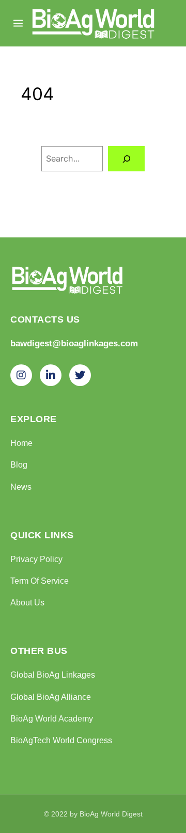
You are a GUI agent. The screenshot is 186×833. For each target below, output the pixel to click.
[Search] (126, 158)
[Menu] (18, 23)
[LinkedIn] (50, 375)
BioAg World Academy (51, 718)
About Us (27, 602)
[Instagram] (21, 375)
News (21, 486)
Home (21, 442)
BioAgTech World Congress (61, 740)
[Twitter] (80, 375)
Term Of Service (39, 580)
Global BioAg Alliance (50, 696)
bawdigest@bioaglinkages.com (74, 343)
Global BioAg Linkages (52, 674)
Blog (18, 464)
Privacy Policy (36, 559)
